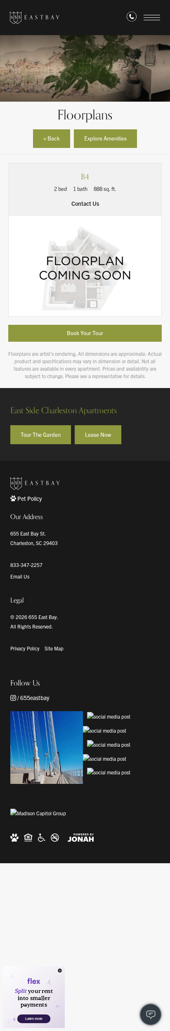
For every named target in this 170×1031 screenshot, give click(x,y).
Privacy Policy (25, 648)
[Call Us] (132, 18)
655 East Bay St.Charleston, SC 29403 (34, 538)
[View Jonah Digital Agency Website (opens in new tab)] (81, 837)
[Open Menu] (152, 17)
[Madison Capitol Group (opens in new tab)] (38, 813)
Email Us (19, 576)
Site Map (54, 648)
